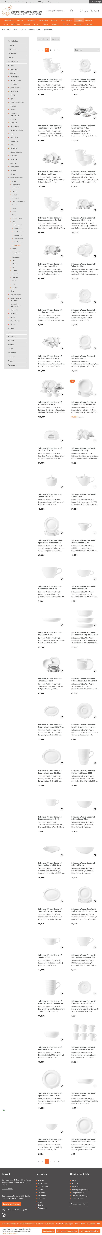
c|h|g (12, 99)
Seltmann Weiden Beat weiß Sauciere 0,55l (50, 956)
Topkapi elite (14, 167)
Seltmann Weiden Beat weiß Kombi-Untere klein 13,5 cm (83, 726)
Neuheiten (12, 353)
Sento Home (15, 205)
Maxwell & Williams (16, 130)
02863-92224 (7, 1189)
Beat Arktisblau (18, 228)
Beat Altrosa (17, 225)
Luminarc (13, 123)
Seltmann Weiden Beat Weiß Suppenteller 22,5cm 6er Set (83, 403)
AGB (98, 1224)
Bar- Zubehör (13, 41)
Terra (14, 215)
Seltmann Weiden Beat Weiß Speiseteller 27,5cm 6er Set (50, 541)
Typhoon (13, 170)
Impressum (90, 1224)
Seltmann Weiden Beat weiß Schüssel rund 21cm (83, 818)
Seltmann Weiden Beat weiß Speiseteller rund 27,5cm (50, 1094)
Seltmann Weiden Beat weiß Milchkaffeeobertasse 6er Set (83, 173)
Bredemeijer (14, 91)
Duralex (13, 106)
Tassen (14, 208)
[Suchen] (71, 11)
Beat (13, 221)
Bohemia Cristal (15, 80)
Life (13, 267)
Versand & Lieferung (79, 1196)
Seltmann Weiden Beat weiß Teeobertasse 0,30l (83, 587)
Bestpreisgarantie (78, 1193)
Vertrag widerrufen (78, 1204)
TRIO (13, 284)
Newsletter (76, 1186)
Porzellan (11, 328)
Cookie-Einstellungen (64, 1224)
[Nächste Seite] (55, 50)
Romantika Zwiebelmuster (15, 305)
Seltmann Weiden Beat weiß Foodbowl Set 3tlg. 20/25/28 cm (84, 633)
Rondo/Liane (15, 257)
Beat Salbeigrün (18, 238)
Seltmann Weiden (16, 178)
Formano (13, 110)
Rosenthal (13, 156)
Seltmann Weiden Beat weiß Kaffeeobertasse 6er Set (50, 80)
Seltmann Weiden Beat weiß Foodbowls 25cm (83, 1094)
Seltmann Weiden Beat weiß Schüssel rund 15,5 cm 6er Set (84, 680)
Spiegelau (13, 313)
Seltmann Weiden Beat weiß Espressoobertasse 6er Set (50, 219)
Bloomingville (14, 77)
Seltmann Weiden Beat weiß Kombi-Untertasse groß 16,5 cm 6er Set (83, 311)
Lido (13, 260)
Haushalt (11, 340)
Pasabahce (14, 137)
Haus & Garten (13, 61)
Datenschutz (80, 1224)
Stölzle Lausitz (15, 321)
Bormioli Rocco (15, 88)
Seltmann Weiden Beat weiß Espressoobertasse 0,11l (50, 818)
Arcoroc (13, 73)
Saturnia (13, 163)
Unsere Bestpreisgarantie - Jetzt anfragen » (30, 2)
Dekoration (12, 49)
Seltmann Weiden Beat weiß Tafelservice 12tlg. (50, 680)
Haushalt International (14, 114)
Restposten (12, 365)
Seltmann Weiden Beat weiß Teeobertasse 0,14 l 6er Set (50, 127)
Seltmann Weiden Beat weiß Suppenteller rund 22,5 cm (50, 864)
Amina (14, 181)
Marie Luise (15, 274)
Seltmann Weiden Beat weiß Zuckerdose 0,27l (50, 495)
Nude (12, 134)
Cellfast (12, 95)
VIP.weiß (14, 287)
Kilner (12, 291)
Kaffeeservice (16, 184)
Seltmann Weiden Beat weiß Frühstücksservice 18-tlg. (50, 357)
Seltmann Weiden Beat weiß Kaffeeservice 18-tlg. (83, 449)
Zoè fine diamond (17, 218)
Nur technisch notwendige (67, 1231)
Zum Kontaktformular (11, 1204)
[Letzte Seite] (59, 50)
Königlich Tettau (15, 295)
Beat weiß (17, 245)
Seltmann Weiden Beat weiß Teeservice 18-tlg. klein (50, 265)
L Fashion (15, 264)
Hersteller (42, 39)
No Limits (15, 277)
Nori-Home (15, 198)
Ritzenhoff (13, 148)
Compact (14, 248)
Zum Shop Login (95, 2)
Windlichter (12, 336)
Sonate (14, 281)
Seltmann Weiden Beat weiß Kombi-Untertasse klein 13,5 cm (83, 80)
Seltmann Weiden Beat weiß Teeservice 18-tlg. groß (83, 219)
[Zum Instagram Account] (3, 1215)
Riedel (12, 317)
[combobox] (57, 11)
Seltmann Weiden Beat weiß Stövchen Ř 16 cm (50, 449)
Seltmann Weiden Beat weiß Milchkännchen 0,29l (83, 541)
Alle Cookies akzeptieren (90, 1231)
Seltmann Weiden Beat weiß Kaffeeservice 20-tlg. (50, 403)
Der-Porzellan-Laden (17, 102)
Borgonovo (14, 84)
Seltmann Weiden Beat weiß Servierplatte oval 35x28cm (50, 772)
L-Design (13, 119)
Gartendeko (12, 53)
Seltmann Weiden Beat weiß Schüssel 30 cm (83, 864)
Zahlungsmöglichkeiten (80, 1190)
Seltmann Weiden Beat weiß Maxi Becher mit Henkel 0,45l (50, 1002)
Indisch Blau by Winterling (15, 299)
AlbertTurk (14, 69)
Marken (11, 65)
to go (10, 332)
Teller (14, 211)
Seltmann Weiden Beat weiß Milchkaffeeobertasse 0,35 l (83, 956)
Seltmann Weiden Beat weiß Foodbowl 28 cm (50, 633)
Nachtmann (14, 310)
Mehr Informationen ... (10, 1233)
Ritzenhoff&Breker (16, 152)
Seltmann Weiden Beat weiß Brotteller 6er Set (83, 357)
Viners (12, 174)
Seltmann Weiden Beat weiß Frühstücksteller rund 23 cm (83, 1140)
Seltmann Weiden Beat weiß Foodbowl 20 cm (50, 1048)
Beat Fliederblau (19, 232)
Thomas (13, 324)
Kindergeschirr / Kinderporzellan (16, 253)
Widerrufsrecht (77, 1199)
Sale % (40, 1205)
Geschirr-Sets (43, 1186)
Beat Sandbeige (18, 242)
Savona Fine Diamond (18, 201)
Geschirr (11, 57)
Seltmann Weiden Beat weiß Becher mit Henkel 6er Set (83, 1048)
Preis (54, 39)
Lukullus (14, 270)
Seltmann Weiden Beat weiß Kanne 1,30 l (83, 495)
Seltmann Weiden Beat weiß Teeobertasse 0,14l (50, 311)
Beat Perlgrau (18, 235)
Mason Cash (14, 126)
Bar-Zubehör (43, 1183)
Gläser (10, 349)
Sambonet (13, 159)
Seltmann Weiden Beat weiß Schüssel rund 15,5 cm (50, 1140)
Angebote (11, 361)
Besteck (11, 45)
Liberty (14, 191)
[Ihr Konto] (86, 11)
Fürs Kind (11, 357)
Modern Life (15, 195)
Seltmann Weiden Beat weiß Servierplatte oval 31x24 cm (50, 910)
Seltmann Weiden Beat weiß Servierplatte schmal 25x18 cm (51, 726)
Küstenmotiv (15, 188)
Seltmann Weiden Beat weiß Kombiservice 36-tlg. (83, 127)
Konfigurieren (48, 1231)
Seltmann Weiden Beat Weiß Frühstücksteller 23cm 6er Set (84, 910)
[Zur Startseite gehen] (22, 10)
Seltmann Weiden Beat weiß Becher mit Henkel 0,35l (83, 772)
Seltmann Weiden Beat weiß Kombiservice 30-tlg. (50, 173)
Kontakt (75, 1183)
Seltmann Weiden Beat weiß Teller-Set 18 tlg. (83, 265)
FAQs (74, 1180)
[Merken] (62, 72)
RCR (11, 145)
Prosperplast (14, 141)
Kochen (11, 345)
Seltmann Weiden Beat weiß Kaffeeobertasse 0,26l (50, 587)
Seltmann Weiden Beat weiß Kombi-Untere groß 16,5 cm (83, 1002)
